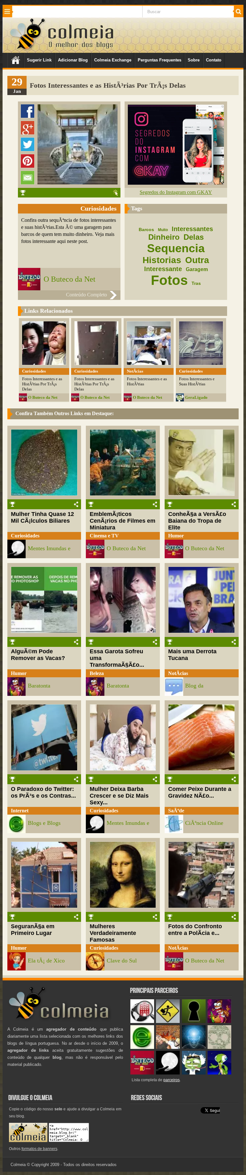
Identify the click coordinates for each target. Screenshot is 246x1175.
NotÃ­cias (178, 673)
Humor (176, 536)
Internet (20, 811)
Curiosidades (25, 536)
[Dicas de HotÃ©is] (142, 1021)
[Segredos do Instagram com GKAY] (176, 183)
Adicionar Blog (73, 60)
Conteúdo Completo (86, 294)
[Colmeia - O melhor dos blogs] (28, 49)
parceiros (171, 1080)
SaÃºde (176, 811)
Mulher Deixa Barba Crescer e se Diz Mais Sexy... (119, 796)
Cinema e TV (104, 536)
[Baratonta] (219, 1021)
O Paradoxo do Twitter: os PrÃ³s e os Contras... (43, 792)
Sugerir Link (39, 60)
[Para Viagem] (168, 1021)
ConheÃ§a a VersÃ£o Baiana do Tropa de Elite (197, 521)
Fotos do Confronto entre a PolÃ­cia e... (195, 929)
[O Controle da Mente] (194, 1047)
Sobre (194, 60)
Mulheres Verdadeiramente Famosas (113, 933)
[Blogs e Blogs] (142, 1047)
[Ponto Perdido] (194, 1021)
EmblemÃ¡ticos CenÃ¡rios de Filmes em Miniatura (122, 521)
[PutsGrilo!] (219, 1073)
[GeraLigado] (194, 1073)
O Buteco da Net (69, 279)
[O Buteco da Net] (142, 1073)
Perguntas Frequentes (159, 60)
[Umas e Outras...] (219, 1047)
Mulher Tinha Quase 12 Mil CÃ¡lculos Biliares (42, 517)
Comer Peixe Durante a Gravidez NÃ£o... (199, 792)
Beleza (97, 673)
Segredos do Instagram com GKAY (176, 192)
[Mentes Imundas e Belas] (168, 1073)
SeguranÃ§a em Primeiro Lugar (32, 929)
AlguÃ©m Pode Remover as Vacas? (38, 654)
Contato (213, 60)
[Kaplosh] (168, 1047)
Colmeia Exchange (112, 60)
